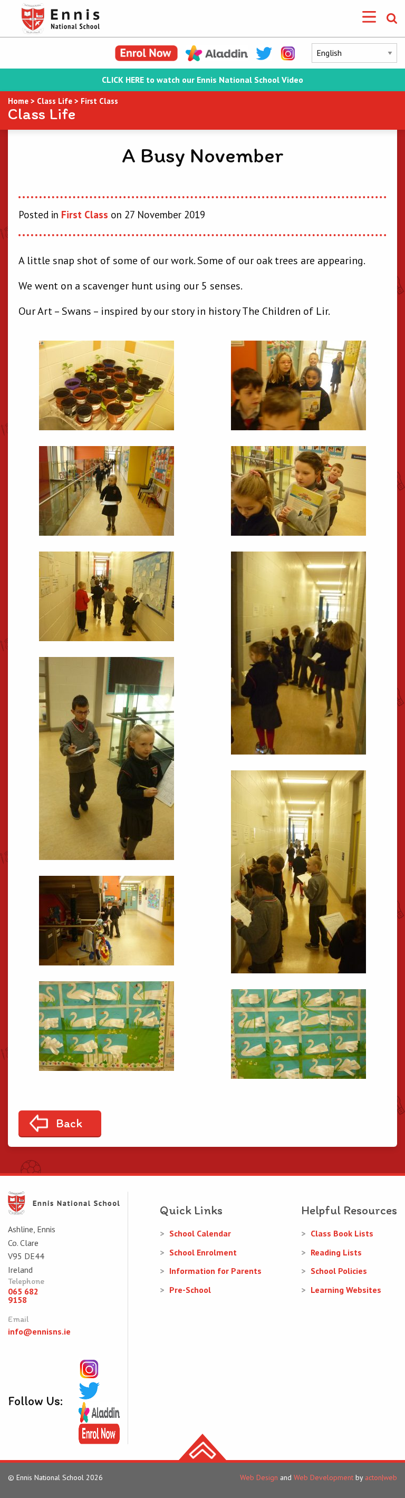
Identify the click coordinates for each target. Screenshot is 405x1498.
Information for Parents (215, 1270)
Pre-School (190, 1289)
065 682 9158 (23, 1295)
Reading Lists (336, 1252)
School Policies (339, 1270)
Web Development (323, 1477)
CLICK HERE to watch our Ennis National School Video (202, 80)
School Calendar (200, 1233)
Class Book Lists (342, 1233)
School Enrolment (203, 1252)
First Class (84, 214)
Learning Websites (346, 1289)
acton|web (381, 1477)
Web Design (259, 1477)
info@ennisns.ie (39, 1331)
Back (69, 1123)
